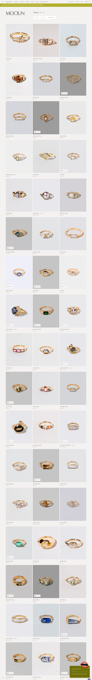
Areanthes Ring (64, 677)
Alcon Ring (63, 252)
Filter (37, 17)
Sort (43, 17)
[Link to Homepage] (15, 13)
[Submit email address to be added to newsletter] (87, 671)
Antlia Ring (36, 561)
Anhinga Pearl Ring (65, 445)
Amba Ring (9, 368)
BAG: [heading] (82, 1)
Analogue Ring (64, 406)
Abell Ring (9, 58)
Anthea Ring (36, 522)
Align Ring (36, 290)
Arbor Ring (63, 599)
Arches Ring (36, 638)
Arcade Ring (9, 638)
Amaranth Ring (37, 329)
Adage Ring (36, 97)
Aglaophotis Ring (10, 174)
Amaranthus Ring (65, 329)
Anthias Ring (9, 561)
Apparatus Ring (10, 599)
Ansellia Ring (36, 484)
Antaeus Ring (63, 484)
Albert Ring (36, 213)
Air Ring (62, 174)
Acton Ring (9, 97)
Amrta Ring (36, 406)
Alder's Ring (9, 290)
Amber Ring (36, 368)
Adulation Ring (37, 136)
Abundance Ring (37, 58)
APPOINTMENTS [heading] (71, 1)
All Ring (62, 290)
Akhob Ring (9, 213)
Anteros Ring (9, 522)
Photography (51, 17)
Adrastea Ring (10, 136)
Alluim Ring (9, 329)
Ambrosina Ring (64, 368)
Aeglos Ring (63, 136)
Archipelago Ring (64, 638)
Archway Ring (10, 677)
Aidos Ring (36, 174)
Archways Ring (37, 677)
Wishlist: (87, 1)
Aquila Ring (36, 599)
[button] (2, 1)
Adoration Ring (64, 97)
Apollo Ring (63, 561)
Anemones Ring (37, 445)
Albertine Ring (64, 213)
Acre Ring (62, 58)
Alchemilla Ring (10, 252)
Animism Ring (10, 484)
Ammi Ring (9, 406)
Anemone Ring (10, 445)
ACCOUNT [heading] (77, 1)
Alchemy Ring (37, 252)
